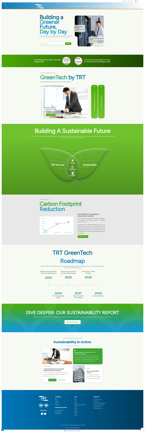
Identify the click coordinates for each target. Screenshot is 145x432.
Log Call (3, 428)
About (73, 6)
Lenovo (75, 413)
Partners (57, 403)
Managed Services (97, 406)
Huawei (75, 408)
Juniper (75, 411)
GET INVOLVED (61, 380)
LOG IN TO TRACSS (130, 1)
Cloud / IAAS (96, 401)
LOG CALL (124, 1)
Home (69, 6)
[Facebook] (42, 414)
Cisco (75, 401)
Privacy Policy (58, 413)
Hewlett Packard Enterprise (80, 404)
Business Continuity (98, 399)
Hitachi (75, 406)
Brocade (76, 403)
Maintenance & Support (99, 404)
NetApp (75, 415)
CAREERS (101, 6)
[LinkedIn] (45, 414)
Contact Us (107, 6)
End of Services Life (59, 410)
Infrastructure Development (100, 403)
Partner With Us (94, 6)
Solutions (57, 401)
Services (79, 6)
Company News (58, 412)
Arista (75, 399)
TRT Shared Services (75, 427)
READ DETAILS (50, 115)
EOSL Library (85, 6)
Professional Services (98, 408)
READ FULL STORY (83, 236)
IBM (75, 409)
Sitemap (83, 425)
